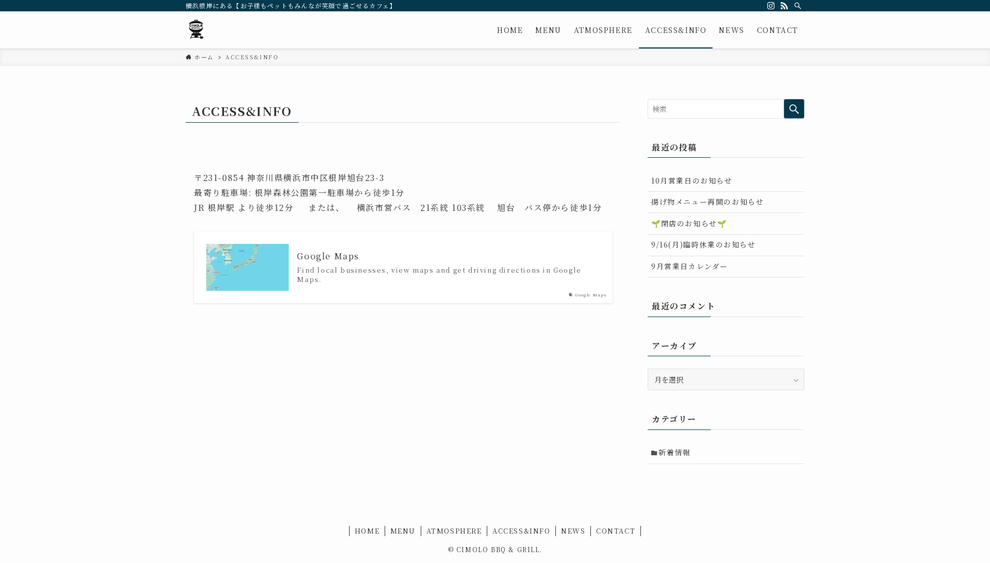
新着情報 (674, 452)
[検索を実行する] (794, 109)
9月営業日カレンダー (689, 266)
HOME (367, 531)
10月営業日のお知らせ (692, 180)
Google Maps (328, 256)
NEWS (573, 531)
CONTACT (615, 531)
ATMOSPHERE (454, 531)
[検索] (797, 5)
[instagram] (771, 5)
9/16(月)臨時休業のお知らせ (703, 244)
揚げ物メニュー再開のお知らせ (707, 201)
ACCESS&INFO (521, 531)
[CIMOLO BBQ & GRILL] (196, 30)
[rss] (784, 5)
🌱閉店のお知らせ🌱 (689, 223)
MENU (403, 531)
